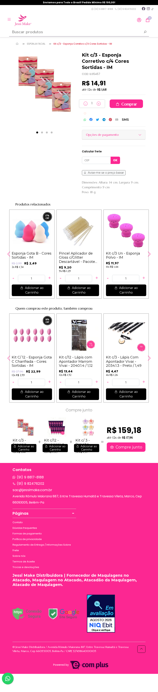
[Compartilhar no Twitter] (97, 119)
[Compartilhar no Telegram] (104, 119)
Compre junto (128, 447)
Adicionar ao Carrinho (35, 290)
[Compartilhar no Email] (116, 119)
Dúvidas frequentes (25, 528)
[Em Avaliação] (101, 614)
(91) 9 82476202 (126, 9)
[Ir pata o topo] (141, 649)
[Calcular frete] (115, 160)
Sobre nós (19, 556)
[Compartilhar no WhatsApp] (85, 119)
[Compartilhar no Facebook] (91, 119)
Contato (18, 522)
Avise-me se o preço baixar (105, 172)
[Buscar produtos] (145, 32)
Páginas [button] (21, 513)
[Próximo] (149, 254)
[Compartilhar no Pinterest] (110, 119)
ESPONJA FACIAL (36, 43)
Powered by (61, 665)
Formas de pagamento (27, 533)
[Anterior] (9, 254)
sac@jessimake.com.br (32, 489)
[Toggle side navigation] (9, 20)
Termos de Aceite (24, 561)
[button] (139, 20)
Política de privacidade (27, 539)
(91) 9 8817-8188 (103, 9)
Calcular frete (92, 151)
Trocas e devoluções (26, 567)
